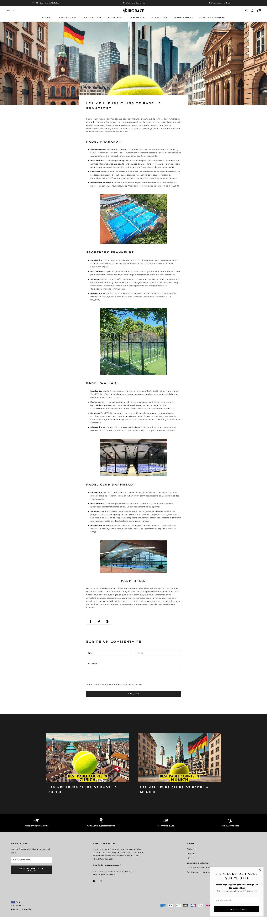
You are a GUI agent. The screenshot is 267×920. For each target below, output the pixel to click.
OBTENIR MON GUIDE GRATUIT (31, 870)
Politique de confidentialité (200, 867)
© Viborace (17, 906)
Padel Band (115, 17)
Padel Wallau (139, 430)
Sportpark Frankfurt (142, 296)
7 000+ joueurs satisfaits (46, 3)
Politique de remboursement (201, 872)
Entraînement (183, 17)
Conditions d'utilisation (198, 863)
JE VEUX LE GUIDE (236, 909)
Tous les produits (212, 17)
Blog (189, 858)
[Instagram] (101, 880)
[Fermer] (260, 870)
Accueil (47, 17)
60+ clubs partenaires (133, 3)
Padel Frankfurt (140, 186)
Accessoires (159, 17)
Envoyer (133, 694)
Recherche (192, 849)
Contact (191, 853)
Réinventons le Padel (220, 3)
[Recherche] (252, 10)
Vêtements (137, 17)
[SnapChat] (94, 880)
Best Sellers (68, 17)
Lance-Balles (92, 17)
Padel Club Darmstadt (143, 528)
